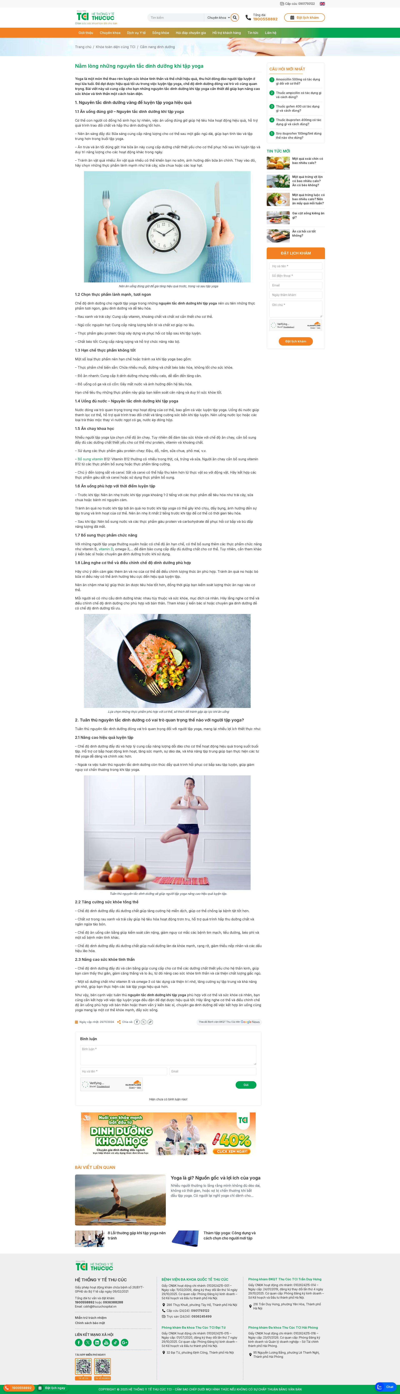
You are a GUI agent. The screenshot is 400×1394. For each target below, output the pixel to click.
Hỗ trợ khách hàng (226, 33)
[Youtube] (106, 1342)
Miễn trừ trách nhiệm (91, 1318)
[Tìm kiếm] (235, 17)
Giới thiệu (86, 33)
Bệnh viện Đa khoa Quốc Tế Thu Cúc (195, 1279)
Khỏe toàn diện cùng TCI (115, 47)
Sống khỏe (160, 33)
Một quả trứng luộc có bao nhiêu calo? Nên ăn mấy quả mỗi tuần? (308, 199)
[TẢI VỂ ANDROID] (102, 1366)
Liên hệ (270, 33)
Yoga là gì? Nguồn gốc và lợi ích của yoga (215, 1178)
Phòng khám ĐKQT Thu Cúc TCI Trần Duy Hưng (284, 1279)
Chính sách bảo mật (90, 1323)
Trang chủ (83, 47)
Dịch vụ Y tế (136, 33)
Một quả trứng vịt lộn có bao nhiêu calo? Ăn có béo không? (307, 181)
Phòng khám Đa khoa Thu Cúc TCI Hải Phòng (283, 1327)
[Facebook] (78, 1342)
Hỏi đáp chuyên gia (191, 33)
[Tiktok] (115, 1342)
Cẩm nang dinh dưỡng (157, 47)
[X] (88, 1342)
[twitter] (143, 1022)
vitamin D (106, 549)
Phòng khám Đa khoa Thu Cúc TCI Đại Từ (194, 1327)
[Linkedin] (97, 1342)
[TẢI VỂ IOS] (83, 1366)
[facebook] (137, 1022)
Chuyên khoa (110, 33)
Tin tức (253, 33)
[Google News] (124, 1342)
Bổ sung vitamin (90, 459)
